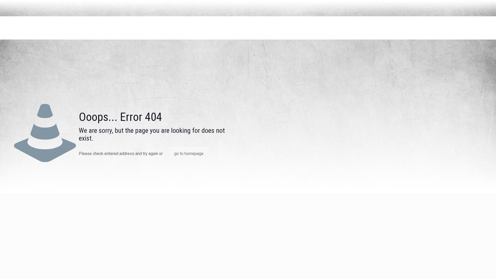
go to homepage (189, 153)
